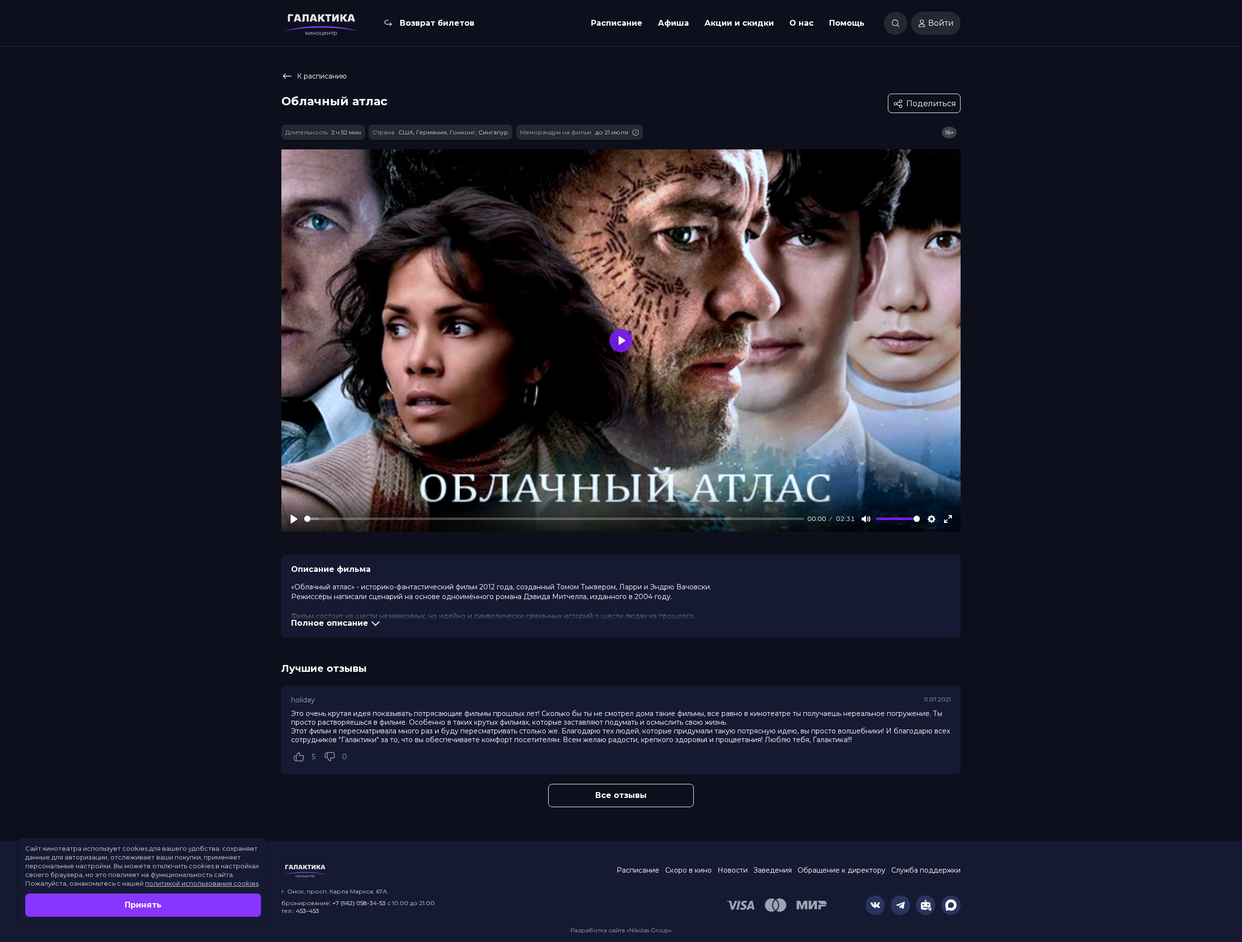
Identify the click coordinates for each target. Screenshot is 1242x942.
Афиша (673, 23)
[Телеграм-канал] (900, 905)
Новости (733, 870)
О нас (801, 23)
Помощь (847, 23)
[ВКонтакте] (875, 905)
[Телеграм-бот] (925, 905)
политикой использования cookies (202, 883)
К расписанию (322, 76)
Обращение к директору (841, 870)
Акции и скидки (739, 23)
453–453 (307, 910)
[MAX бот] (951, 905)
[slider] (554, 518)
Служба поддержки (926, 870)
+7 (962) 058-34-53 (359, 903)
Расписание (616, 23)
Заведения (772, 870)
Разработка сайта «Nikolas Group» (621, 930)
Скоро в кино (688, 870)
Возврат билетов (437, 23)
